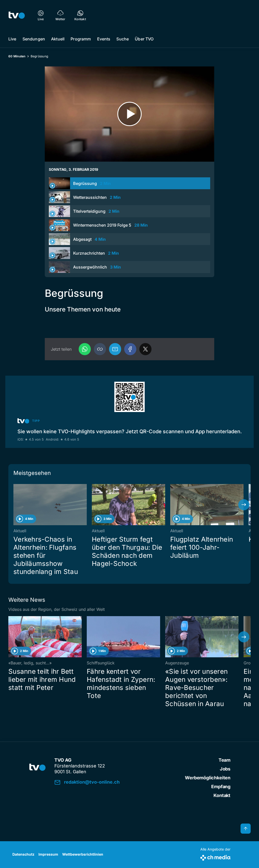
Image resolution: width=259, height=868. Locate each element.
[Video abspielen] (129, 114)
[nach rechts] (243, 504)
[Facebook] (130, 349)
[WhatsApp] (85, 349)
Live (12, 38)
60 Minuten (17, 56)
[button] (100, 349)
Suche (122, 38)
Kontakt (221, 795)
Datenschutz (23, 854)
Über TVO (144, 38)
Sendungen (34, 38)
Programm (81, 38)
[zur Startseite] (17, 15)
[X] (145, 349)
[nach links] (15, 504)
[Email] (115, 349)
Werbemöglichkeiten (207, 777)
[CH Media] (215, 857)
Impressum (48, 854)
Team (224, 760)
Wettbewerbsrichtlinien (82, 854)
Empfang (220, 786)
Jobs (225, 768)
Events (104, 38)
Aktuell (57, 38)
